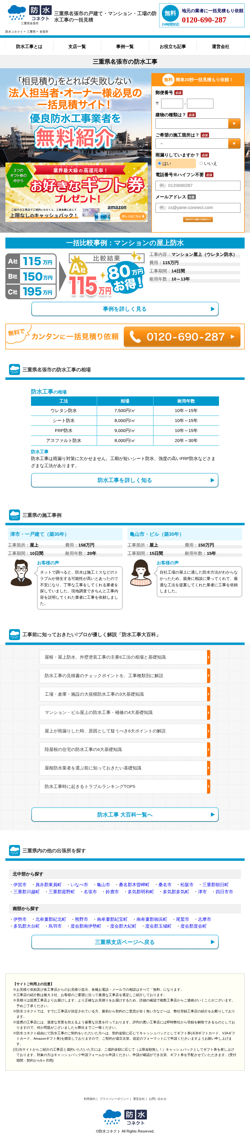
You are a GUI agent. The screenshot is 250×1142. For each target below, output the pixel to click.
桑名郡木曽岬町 (134, 884)
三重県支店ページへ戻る (125, 942)
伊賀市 (20, 884)
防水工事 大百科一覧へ (125, 815)
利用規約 (89, 1099)
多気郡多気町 (176, 891)
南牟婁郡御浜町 (151, 919)
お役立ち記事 (173, 46)
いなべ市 (79, 884)
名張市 (90, 891)
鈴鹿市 (112, 891)
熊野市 (81, 919)
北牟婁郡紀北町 (50, 919)
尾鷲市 (182, 919)
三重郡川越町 (26, 891)
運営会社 (220, 46)
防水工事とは (29, 46)
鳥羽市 (55, 926)
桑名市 (165, 884)
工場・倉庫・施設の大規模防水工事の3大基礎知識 (94, 694)
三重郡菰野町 (62, 891)
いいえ (210, 163)
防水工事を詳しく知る (125, 480)
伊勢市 (20, 919)
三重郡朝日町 (215, 884)
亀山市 (103, 884)
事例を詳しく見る (125, 309)
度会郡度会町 (193, 926)
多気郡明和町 (141, 891)
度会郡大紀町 (123, 926)
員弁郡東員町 (48, 884)
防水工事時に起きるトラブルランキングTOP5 (90, 786)
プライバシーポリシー (114, 1099)
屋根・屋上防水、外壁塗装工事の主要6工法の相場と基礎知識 (105, 657)
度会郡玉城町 (158, 926)
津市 (202, 891)
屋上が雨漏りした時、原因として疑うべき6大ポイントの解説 (105, 731)
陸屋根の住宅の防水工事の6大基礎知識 (83, 749)
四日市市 (224, 891)
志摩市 (204, 919)
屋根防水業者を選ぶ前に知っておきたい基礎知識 (93, 768)
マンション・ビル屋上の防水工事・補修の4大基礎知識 (99, 712)
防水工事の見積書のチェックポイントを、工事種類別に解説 (104, 675)
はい (166, 163)
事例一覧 (125, 46)
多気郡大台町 (26, 926)
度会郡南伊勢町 (86, 926)
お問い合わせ (158, 1099)
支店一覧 (77, 46)
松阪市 (187, 884)
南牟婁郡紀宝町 (112, 919)
